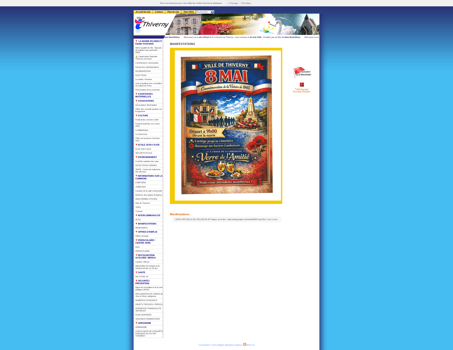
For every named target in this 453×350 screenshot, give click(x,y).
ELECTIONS (140, 75)
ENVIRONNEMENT (147, 157)
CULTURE (142, 115)
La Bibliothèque (141, 130)
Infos (137, 247)
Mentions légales (233, 345)
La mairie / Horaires (143, 79)
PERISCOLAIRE (142, 251)
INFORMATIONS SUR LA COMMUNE (149, 177)
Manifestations (180, 214)
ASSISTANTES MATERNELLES (144, 95)
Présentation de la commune (147, 90)
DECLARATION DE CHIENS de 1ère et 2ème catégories (149, 295)
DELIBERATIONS (143, 71)
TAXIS (138, 207)
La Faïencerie (141, 134)
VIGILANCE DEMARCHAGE (147, 319)
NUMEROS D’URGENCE (146, 300)
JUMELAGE (140, 187)
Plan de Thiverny (142, 203)
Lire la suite (273, 219)
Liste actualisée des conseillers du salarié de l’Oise (148, 84)
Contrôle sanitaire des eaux (147, 161)
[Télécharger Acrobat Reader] (302, 87)
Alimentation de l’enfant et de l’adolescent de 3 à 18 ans (147, 267)
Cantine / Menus (142, 262)
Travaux (139, 211)
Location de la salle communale (148, 191)
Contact (159, 12)
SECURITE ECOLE (143, 153)
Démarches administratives (147, 67)
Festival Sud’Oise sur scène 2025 (147, 125)
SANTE (141, 272)
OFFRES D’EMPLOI (147, 232)
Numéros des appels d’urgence (148, 195)
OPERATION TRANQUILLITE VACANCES (148, 309)
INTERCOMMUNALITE (148, 215)
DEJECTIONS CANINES (146, 165)
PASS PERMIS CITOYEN (146, 199)
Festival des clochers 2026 (147, 120)
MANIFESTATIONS (146, 224)
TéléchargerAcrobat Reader (302, 90)
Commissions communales (147, 63)
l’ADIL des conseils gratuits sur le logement (148, 110)
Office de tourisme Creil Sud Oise (147, 139)
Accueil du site (143, 12)
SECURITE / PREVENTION (142, 282)
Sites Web (189, 12)
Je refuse (246, 3)
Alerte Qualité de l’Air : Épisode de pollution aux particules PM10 (148, 50)
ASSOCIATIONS (145, 101)
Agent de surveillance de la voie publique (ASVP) (148, 288)
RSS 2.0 (250, 345)
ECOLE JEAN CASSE (148, 145)
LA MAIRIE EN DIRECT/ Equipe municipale (148, 42)
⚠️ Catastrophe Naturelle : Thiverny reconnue (146, 57)
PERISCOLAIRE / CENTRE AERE (145, 241)
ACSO (138, 219)
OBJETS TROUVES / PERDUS (148, 304)
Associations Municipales (146, 105)
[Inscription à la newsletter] (301, 78)
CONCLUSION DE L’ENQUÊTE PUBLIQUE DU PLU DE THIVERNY (149, 333)
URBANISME (144, 323)
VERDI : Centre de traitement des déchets (147, 170)
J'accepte (234, 3)
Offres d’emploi (141, 236)
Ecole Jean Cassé (143, 149)
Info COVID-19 (141, 276)
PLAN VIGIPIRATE (143, 315)
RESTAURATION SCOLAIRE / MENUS (145, 256)
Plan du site (173, 12)
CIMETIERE (140, 182)
